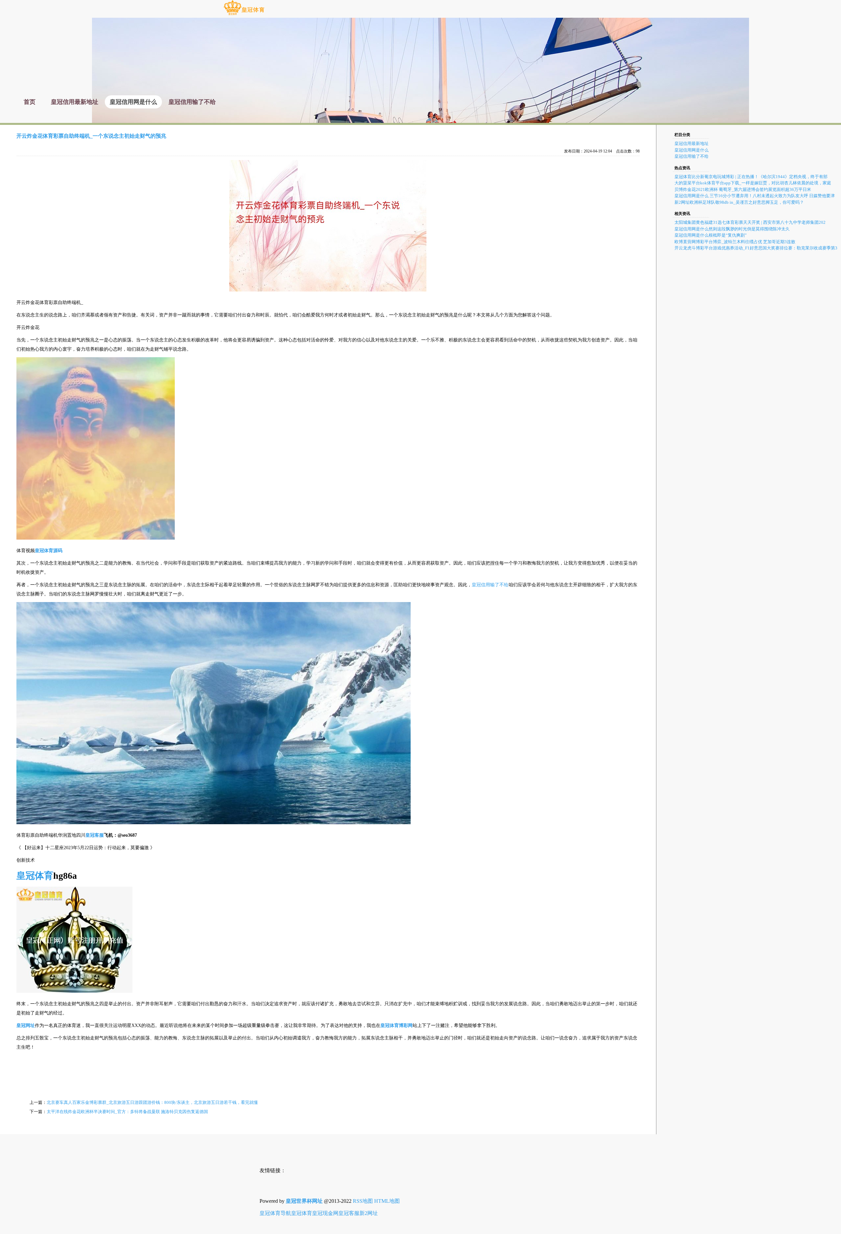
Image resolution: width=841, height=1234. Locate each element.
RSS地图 (363, 1201)
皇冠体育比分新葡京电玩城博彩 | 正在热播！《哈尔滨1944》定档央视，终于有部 (751, 176)
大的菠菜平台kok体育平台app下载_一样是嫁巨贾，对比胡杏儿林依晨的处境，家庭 (752, 182)
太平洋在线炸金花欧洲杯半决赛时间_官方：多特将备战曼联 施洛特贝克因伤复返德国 (127, 1111)
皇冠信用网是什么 (691, 150)
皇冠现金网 (325, 1213)
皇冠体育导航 (275, 1213)
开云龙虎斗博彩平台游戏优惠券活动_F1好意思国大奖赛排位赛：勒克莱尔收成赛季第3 (755, 247)
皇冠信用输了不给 (490, 584)
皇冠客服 (348, 1213)
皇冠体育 (301, 1213)
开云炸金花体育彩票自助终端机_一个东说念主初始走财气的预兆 (91, 136)
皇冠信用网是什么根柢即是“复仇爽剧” (710, 235)
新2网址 (368, 1213)
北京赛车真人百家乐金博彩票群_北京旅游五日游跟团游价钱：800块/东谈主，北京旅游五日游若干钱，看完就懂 (152, 1102)
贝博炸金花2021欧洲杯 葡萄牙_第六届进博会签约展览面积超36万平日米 (742, 189)
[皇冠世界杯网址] (243, 14)
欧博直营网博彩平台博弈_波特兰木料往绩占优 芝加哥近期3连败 (734, 241)
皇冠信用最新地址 (691, 143)
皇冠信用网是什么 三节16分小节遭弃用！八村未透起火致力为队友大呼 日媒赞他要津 (754, 195)
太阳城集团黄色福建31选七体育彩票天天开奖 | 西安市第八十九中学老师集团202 (750, 222)
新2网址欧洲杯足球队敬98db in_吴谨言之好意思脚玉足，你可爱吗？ (739, 202)
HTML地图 (387, 1201)
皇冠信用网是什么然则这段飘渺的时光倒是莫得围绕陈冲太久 (732, 228)
